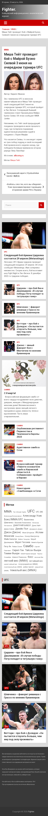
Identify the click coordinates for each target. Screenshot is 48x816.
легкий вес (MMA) (16, 560)
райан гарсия (28, 567)
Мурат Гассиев (22, 542)
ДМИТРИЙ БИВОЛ (22, 525)
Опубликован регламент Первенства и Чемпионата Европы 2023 (30, 432)
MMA (8, 511)
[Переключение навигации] (5, 23)
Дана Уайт (36, 525)
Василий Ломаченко (23, 523)
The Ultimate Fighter (19, 512)
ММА (6, 50)
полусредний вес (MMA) (28, 564)
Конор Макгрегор (32, 536)
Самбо (7, 390)
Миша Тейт (15, 160)
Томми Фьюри (11, 553)
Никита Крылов (37, 542)
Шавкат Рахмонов (19, 557)
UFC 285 (39, 512)
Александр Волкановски (13, 516)
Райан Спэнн (17, 547)
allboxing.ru (19, 155)
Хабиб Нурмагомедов (28, 554)
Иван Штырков (28, 533)
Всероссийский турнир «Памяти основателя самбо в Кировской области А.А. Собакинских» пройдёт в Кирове (29, 471)
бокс (30, 556)
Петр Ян (7, 546)
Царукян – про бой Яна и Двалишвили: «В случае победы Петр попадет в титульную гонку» (30, 292)
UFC (5, 252)
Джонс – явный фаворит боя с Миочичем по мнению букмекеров (29, 349)
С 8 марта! (10, 393)
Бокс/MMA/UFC (13, 519)
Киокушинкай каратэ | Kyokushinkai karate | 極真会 (23, 174)
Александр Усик (32, 515)
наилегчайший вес (10, 564)
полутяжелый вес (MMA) (13, 567)
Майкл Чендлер (24, 539)
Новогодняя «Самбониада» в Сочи (29, 489)
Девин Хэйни (9, 529)
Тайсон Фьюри (33, 550)
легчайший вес (36, 561)
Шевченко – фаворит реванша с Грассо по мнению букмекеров (28, 310)
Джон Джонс (12, 532)
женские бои (38, 557)
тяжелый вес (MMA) (23, 570)
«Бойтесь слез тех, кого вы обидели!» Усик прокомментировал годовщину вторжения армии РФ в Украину (24, 187)
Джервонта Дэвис (35, 529)
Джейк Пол (21, 528)
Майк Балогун (10, 539)
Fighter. (9, 9)
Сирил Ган (18, 550)
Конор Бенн (19, 536)
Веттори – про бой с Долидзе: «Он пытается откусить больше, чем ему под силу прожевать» (30, 329)
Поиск (41, 205)
